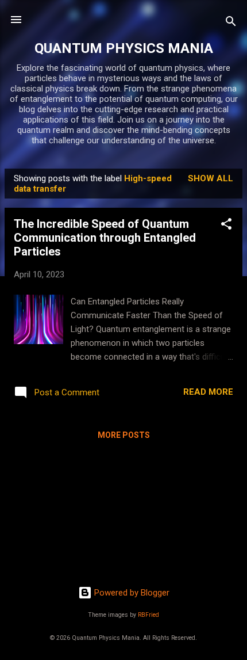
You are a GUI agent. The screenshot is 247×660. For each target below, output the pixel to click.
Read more (208, 392)
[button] (226, 226)
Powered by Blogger (130, 592)
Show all (210, 178)
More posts (124, 435)
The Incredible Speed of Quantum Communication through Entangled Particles (105, 237)
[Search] (231, 23)
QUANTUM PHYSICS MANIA (123, 48)
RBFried (148, 615)
